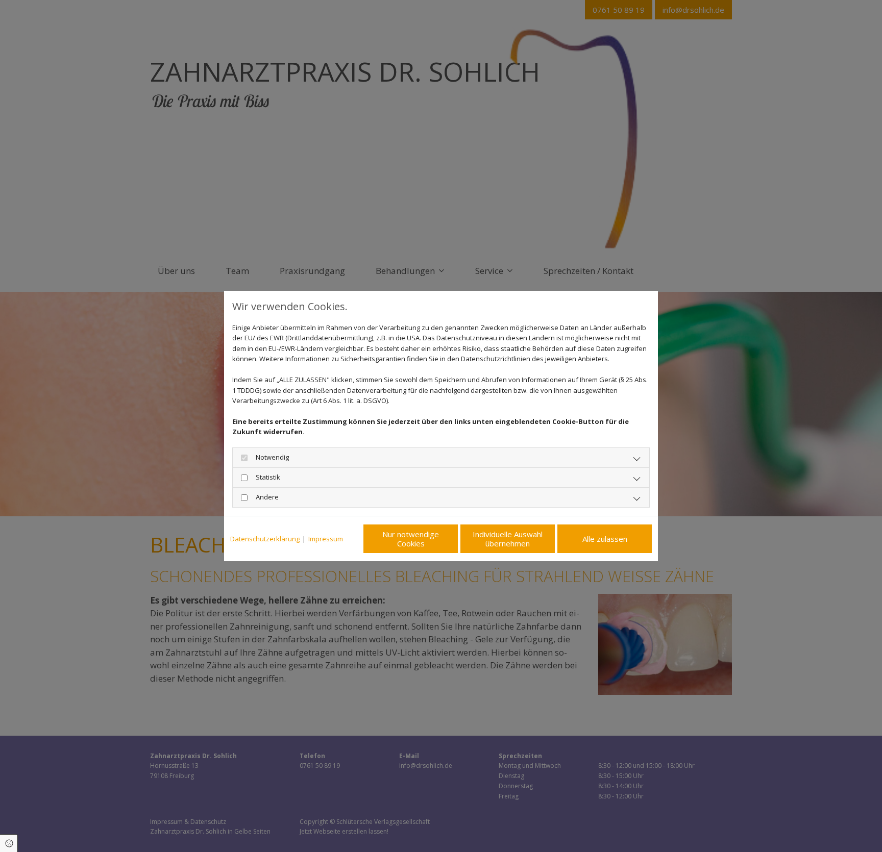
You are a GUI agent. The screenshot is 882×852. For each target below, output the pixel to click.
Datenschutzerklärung (265, 538)
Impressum (325, 538)
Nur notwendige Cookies (410, 538)
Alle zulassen (604, 539)
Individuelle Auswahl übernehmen (508, 538)
